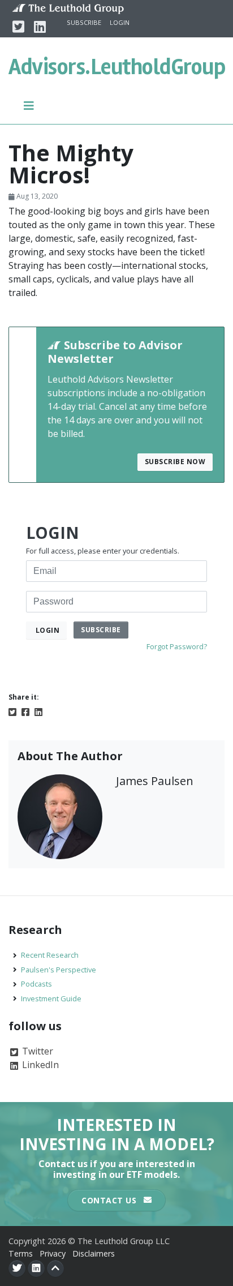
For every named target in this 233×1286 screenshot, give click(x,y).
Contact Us (110, 1200)
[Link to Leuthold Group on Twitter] (16, 1268)
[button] (29, 104)
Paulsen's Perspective (58, 969)
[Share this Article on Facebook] (25, 711)
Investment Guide (51, 998)
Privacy (53, 1253)
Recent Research (50, 955)
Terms (20, 1253)
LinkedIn (39, 1064)
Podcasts (36, 984)
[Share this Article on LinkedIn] (38, 711)
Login (120, 22)
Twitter (36, 1051)
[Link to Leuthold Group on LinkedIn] (36, 1268)
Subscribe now (175, 461)
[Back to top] (55, 1268)
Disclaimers (93, 1253)
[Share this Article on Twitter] (12, 711)
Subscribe (84, 22)
